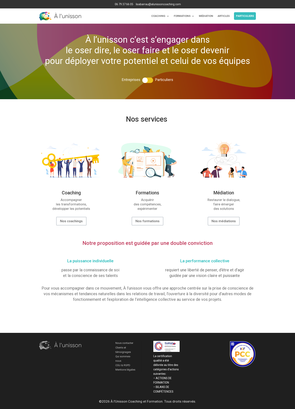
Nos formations (147, 221)
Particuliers (245, 15)
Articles (224, 15)
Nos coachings (71, 221)
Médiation (206, 15)
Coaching (158, 15)
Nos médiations (224, 221)
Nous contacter (124, 342)
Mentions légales (125, 369)
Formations (182, 15)
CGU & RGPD (122, 365)
